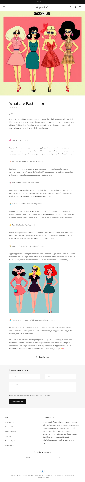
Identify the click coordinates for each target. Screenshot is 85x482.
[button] (4, 7)
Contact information (43, 477)
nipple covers (32, 148)
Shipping (8, 436)
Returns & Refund (11, 427)
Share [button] (13, 114)
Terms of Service (10, 431)
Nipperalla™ (18, 475)
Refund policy (9, 445)
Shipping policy (69, 475)
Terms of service (59, 475)
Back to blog (44, 357)
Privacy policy (48, 475)
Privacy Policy (9, 422)
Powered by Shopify (28, 475)
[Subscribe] (58, 457)
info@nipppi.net (49, 440)
